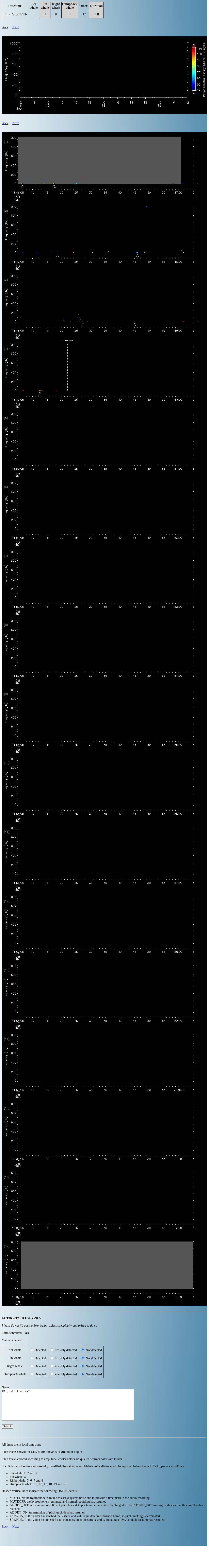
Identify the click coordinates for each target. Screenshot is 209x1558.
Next (15, 27)
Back (5, 27)
